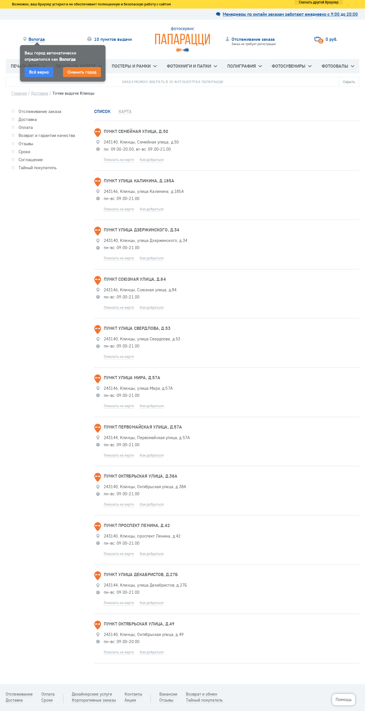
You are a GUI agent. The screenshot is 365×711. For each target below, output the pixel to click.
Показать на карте (119, 159)
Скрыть (349, 81)
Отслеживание (19, 694)
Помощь (344, 699)
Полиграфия (241, 66)
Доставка (28, 119)
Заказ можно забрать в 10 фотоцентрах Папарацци (172, 81)
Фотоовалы (335, 66)
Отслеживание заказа (40, 111)
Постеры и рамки (131, 66)
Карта (125, 111)
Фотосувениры (288, 66)
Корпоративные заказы (94, 700)
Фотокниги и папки (189, 66)
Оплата (26, 127)
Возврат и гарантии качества (47, 135)
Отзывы (26, 143)
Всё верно (39, 72)
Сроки (24, 151)
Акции (130, 700)
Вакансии (168, 694)
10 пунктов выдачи (113, 39)
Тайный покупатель (37, 167)
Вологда (37, 39)
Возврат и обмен (201, 694)
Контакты (133, 694)
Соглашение (31, 159)
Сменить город (82, 72)
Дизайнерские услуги (92, 694)
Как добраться (151, 159)
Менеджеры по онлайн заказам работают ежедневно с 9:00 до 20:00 (290, 14)
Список (102, 111)
